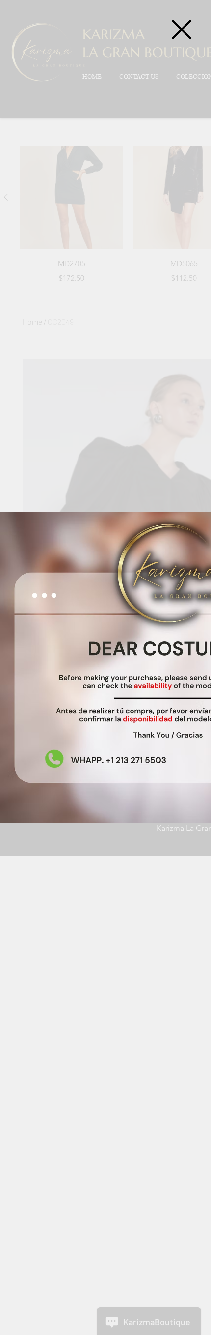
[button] (181, 29)
